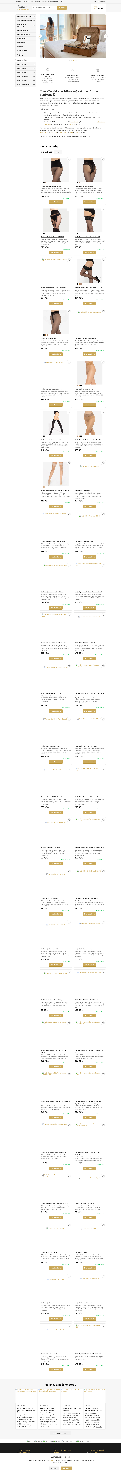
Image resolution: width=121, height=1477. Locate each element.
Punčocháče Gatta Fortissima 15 (85, 338)
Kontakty (18, 2)
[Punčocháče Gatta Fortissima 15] (90, 323)
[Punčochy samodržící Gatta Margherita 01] (56, 272)
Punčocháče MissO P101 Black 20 (51, 797)
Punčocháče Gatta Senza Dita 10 (51, 389)
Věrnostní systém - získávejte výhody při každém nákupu (47, 1410)
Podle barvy (21, 64)
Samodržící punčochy (24, 21)
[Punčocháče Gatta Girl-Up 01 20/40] (56, 221)
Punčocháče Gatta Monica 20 (84, 186)
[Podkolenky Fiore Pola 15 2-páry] (56, 984)
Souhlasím (66, 1468)
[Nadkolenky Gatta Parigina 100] (56, 424)
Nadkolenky (21, 38)
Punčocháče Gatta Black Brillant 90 (86, 898)
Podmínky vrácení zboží (96, 1450)
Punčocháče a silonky (24, 16)
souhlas (51, 1460)
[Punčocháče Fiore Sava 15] (56, 882)
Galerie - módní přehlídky (49, 2)
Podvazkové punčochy (21, 25)
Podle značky (21, 81)
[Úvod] (22, 7)
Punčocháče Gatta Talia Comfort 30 (52, 186)
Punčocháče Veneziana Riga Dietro (52, 592)
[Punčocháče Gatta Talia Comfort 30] (56, 170)
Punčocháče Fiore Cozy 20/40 (84, 541)
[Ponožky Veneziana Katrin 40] (56, 832)
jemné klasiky (74, 122)
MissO (66, 133)
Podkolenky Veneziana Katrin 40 (51, 693)
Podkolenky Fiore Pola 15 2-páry (51, 1000)
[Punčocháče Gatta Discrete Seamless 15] (90, 424)
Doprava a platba (25, 1452)
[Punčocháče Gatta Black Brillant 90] (90, 882)
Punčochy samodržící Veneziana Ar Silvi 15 (88, 592)
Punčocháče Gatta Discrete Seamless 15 (88, 440)
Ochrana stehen (22, 51)
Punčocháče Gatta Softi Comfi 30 (85, 389)
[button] (40, 36)
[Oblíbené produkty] (95, 1)
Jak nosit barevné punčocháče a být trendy (94, 1409)
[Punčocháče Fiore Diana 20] (90, 1287)
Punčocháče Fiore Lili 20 (82, 1252)
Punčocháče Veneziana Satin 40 (85, 643)
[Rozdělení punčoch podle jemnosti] (72, 1396)
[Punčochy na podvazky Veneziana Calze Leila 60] (90, 678)
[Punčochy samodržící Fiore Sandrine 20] (56, 1136)
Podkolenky (21, 43)
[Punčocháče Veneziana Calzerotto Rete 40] (90, 781)
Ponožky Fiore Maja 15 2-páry (84, 1203)
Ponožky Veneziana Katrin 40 (50, 847)
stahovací (48, 124)
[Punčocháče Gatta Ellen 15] (56, 323)
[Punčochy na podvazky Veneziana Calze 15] (56, 1187)
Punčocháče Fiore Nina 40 (49, 1252)
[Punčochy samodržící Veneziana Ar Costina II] (90, 832)
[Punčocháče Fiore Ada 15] (56, 1338)
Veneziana (53, 133)
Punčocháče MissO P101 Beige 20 (51, 746)
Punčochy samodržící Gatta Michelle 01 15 (88, 288)
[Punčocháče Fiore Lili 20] (90, 1236)
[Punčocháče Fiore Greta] (56, 1287)
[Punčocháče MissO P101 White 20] (90, 730)
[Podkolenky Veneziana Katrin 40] (56, 678)
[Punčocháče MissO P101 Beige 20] (56, 730)
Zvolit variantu (55, 202)
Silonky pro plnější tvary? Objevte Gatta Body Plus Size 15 (26, 1410)
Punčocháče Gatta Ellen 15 (49, 338)
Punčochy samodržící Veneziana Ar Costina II (89, 847)
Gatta (46, 133)
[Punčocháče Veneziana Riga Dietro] (56, 576)
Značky (25, 2)
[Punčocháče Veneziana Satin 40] (90, 627)
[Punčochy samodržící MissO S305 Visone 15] (56, 475)
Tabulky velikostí (24, 1450)
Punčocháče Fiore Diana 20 (83, 1303)
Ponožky (20, 47)
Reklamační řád (93, 1452)
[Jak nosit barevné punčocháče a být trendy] (94, 1396)
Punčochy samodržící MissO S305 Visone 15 (55, 490)
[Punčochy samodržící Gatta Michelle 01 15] (90, 272)
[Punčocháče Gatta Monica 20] (90, 170)
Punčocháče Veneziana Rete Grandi (86, 1000)
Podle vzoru (21, 68)
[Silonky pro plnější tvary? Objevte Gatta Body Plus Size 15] (26, 1396)
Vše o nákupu (35, 2)
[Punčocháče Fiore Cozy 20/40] (90, 525)
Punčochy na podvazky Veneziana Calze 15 (54, 1203)
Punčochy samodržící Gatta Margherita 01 (54, 288)
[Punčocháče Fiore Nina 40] (56, 1236)
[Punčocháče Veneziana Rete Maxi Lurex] (56, 627)
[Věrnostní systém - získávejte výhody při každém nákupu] (49, 1396)
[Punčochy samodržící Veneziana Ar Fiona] (90, 1086)
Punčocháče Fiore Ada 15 (49, 1354)
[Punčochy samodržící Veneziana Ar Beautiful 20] (90, 1035)
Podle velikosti (22, 77)
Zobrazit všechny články (59, 1433)
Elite (71, 133)
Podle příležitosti (23, 85)
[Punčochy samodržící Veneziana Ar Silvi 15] (90, 576)
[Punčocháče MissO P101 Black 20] (56, 781)
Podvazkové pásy (23, 30)
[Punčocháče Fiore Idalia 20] (90, 475)
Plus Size (71, 124)
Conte (60, 133)
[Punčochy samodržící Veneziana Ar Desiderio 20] (56, 1086)
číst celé (28, 1426)
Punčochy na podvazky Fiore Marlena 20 (87, 1354)
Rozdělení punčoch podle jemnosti (72, 1409)
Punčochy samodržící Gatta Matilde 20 (87, 237)
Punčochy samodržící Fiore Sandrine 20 (53, 1152)
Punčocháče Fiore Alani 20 (49, 949)
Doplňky (20, 55)
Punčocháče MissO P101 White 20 (86, 746)
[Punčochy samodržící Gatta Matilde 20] (90, 221)
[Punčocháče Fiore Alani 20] (56, 933)
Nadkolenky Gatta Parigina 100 (51, 440)
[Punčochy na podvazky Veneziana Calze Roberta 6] (90, 1136)
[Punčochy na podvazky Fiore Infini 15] (56, 525)
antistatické (101, 122)
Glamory (77, 133)
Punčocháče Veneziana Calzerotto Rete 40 (88, 797)
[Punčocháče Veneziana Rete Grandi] (90, 984)
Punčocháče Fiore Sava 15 (49, 898)
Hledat (62, 8)
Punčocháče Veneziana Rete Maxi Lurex (53, 643)
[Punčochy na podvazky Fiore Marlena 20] (90, 1338)
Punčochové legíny (23, 34)
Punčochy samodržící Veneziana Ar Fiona (88, 1101)
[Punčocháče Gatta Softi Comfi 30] (90, 373)
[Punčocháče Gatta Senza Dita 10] (56, 373)
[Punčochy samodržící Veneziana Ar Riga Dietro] (56, 1035)
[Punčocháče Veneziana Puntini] (90, 933)
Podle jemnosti (22, 73)
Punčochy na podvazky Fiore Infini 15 (53, 541)
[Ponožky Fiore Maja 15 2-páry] (90, 1187)
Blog (61, 2)
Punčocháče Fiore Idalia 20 (83, 490)
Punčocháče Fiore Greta (48, 1303)
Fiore (41, 133)
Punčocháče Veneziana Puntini (84, 949)
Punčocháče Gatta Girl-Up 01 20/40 (52, 237)
